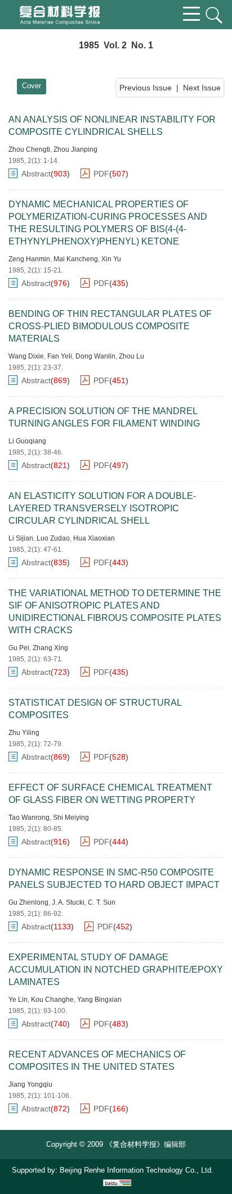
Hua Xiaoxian (94, 538)
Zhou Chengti (29, 149)
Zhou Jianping (75, 149)
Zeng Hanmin (29, 259)
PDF (101, 173)
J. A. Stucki (68, 902)
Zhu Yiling (23, 733)
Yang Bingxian (99, 1000)
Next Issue (202, 87)
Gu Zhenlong (28, 902)
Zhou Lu (131, 356)
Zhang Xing (50, 648)
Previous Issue (145, 87)
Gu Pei (18, 648)
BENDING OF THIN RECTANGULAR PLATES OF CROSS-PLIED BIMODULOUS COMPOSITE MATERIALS (110, 326)
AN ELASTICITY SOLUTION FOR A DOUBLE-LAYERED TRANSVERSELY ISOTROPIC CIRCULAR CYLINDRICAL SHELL (102, 508)
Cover (31, 85)
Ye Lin (18, 1000)
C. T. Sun (101, 902)
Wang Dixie (26, 356)
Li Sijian (20, 538)
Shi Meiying (71, 817)
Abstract (36, 173)
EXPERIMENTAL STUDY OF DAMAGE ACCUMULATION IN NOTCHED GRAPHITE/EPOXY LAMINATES (115, 969)
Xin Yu (111, 259)
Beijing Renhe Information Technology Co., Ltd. (136, 1170)
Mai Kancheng (75, 259)
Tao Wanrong (29, 817)
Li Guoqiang (27, 441)
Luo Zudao (53, 538)
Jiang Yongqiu (30, 1084)
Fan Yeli (59, 356)
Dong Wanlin (95, 356)
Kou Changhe (52, 1000)
